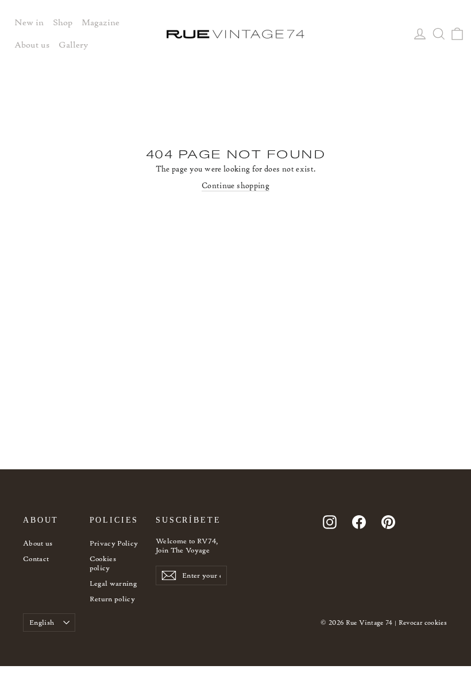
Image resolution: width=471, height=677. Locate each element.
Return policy (113, 598)
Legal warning (113, 583)
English (41, 622)
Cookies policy (103, 563)
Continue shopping (235, 185)
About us (38, 543)
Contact (36, 558)
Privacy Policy (114, 543)
